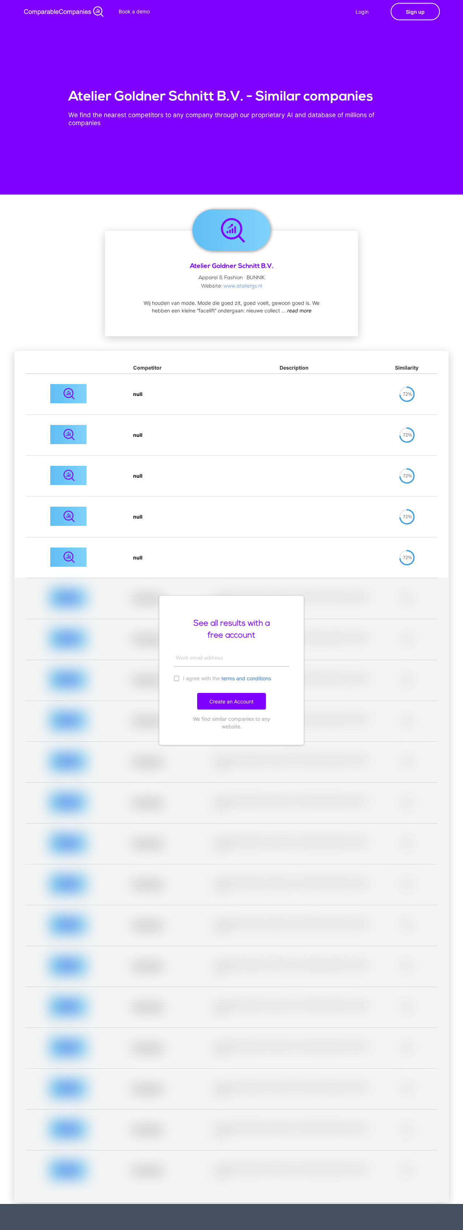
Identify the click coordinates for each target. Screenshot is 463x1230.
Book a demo (134, 11)
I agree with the (226, 678)
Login (362, 12)
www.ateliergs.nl (243, 286)
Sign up (415, 12)
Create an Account (231, 701)
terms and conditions (246, 678)
